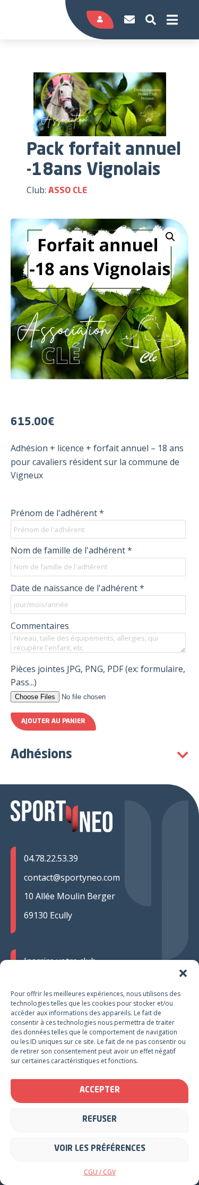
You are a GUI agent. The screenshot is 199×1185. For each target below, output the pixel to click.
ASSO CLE (67, 191)
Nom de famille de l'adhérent (71, 550)
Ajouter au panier (53, 721)
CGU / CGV (100, 1171)
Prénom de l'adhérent (57, 513)
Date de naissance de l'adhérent (77, 588)
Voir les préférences (99, 1149)
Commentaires (40, 626)
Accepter (100, 1091)
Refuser (99, 1120)
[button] (183, 973)
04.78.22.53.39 (51, 858)
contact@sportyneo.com (72, 877)
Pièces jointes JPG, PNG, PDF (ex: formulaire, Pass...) (98, 676)
